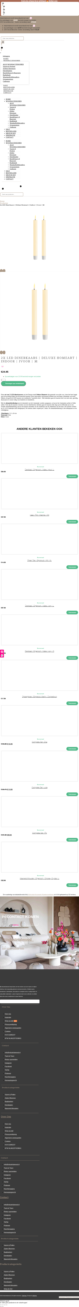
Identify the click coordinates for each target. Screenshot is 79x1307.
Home (2, 201)
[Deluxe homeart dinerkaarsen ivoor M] (39, 269)
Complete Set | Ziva (39, 742)
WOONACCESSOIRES (14, 101)
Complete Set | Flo (39, 833)
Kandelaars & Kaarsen (15, 118)
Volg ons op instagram (13, 948)
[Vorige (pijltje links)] (1, 1306)
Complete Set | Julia (39, 787)
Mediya (35, 1295)
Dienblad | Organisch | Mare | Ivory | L (39, 606)
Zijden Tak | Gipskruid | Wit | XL (39, 560)
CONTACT (9, 137)
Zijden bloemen (13, 112)
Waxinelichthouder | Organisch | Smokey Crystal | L (39, 878)
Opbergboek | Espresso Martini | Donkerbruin (39, 696)
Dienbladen (14, 115)
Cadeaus (13, 127)
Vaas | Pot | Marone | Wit (39, 515)
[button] (20, 1007)
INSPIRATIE (10, 135)
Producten (4, 203)
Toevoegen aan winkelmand (14, 383)
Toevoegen (72, 476)
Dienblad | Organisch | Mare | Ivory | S (39, 651)
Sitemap (24, 1295)
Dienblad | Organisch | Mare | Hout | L (39, 470)
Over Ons (6, 1116)
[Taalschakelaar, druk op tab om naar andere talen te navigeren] (4, 52)
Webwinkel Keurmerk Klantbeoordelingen (41, 894)
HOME (8, 99)
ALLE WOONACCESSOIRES (17, 104)
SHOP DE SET (11, 133)
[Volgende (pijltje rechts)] (2, 1306)
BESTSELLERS (11, 131)
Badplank (13, 121)
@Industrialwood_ (18, 939)
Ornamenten (14, 125)
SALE (8, 129)
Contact (4, 1197)
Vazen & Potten (13, 108)
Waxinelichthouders (17, 123)
